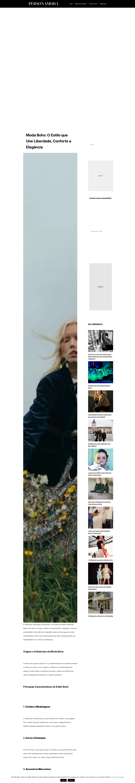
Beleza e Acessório (80, 4)
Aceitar (63, 780)
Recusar (71, 780)
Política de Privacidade (117, 777)
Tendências (103, 4)
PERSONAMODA (44, 4)
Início (70, 4)
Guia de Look (93, 4)
